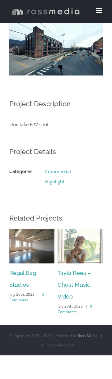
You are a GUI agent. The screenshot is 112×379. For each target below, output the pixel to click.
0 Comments (26, 297)
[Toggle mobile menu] (99, 10)
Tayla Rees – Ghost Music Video (74, 285)
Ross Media (88, 335)
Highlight (54, 181)
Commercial (58, 171)
